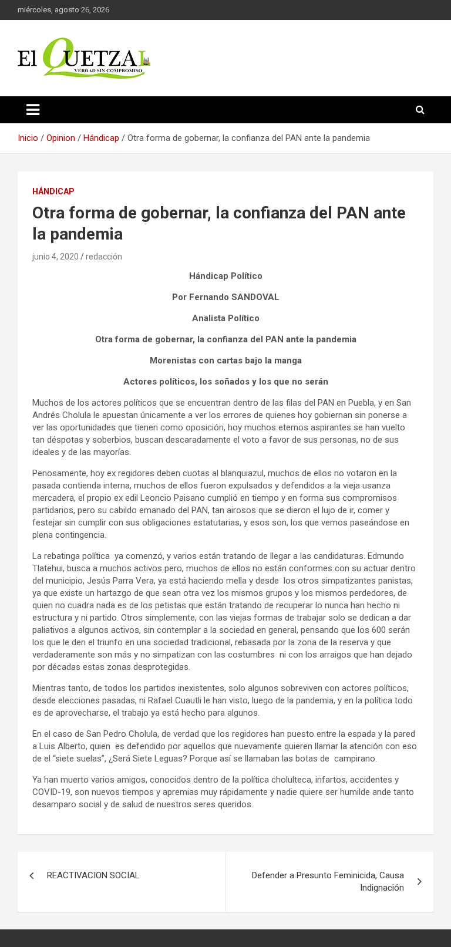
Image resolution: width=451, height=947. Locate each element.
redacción (104, 256)
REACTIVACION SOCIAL (93, 875)
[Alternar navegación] (33, 109)
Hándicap (53, 191)
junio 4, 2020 (55, 256)
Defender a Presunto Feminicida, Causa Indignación (328, 881)
